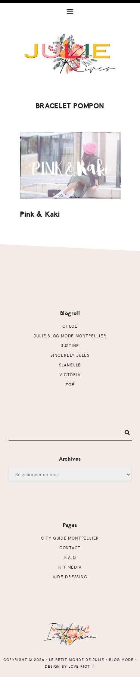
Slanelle (70, 365)
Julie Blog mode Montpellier (70, 335)
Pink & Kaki (40, 214)
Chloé (70, 326)
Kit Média (69, 567)
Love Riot (79, 666)
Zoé (69, 384)
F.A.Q (70, 557)
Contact (70, 547)
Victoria (69, 374)
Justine (70, 345)
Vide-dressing (70, 576)
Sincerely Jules (70, 355)
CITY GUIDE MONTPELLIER (70, 538)
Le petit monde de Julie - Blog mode (70, 62)
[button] (70, 11)
